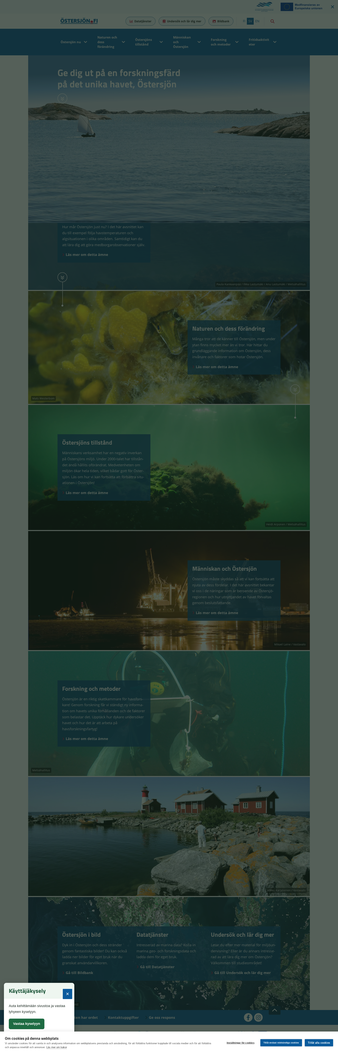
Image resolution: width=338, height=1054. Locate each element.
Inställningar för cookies (240, 1042)
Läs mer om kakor (56, 1047)
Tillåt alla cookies (319, 1042)
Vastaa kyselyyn (26, 1024)
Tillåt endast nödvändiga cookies (281, 1042)
